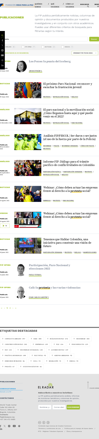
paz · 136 (58, 344)
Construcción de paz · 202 (14, 344)
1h (6, 226)
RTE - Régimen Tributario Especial (50, 431)
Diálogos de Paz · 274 (57, 338)
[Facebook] (2, 40)
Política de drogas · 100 (14, 355)
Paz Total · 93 (39, 355)
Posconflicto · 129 (78, 344)
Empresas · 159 (40, 344)
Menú (97, 4)
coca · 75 (35, 361)
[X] (2, 45)
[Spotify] (2, 60)
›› (15, 308)
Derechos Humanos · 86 (13, 361)
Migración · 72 (53, 361)
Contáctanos (7, 398)
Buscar (94, 39)
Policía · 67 (8, 366)
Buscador (84, 4)
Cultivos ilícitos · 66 (31, 366)
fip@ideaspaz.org (7, 417)
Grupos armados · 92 (62, 355)
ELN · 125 (7, 349)
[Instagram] (2, 50)
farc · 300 (36, 338)
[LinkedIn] (2, 65)
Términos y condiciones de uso (49, 428)
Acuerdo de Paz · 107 (58, 349)
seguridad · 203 (81, 338)
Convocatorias (8, 389)
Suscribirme (73, 407)
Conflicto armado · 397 (13, 338)
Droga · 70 (72, 361)
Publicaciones (7, 382)
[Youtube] (2, 55)
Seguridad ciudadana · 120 (30, 349)
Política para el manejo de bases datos (78, 428)
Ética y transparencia (74, 431)
